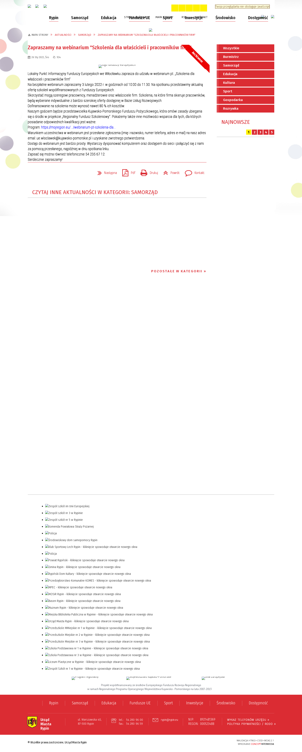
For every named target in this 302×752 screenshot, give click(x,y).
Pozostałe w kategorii (177, 271)
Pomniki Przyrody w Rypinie (54, 67)
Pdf (127, 172)
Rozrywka (231, 108)
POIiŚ (37, 127)
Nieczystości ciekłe (48, 38)
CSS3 (209, 742)
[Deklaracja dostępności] (189, 8)
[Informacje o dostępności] (182, 8)
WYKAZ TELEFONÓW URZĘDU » (248, 720)
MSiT (36, 135)
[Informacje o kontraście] (203, 8)
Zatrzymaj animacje (174, 8)
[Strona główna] (35, 17)
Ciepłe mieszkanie (47, 104)
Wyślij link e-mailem (46, 173)
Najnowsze (235, 122)
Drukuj (147, 172)
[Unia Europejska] (213, 678)
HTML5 (203, 742)
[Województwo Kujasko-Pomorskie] (148, 678)
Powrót (170, 172)
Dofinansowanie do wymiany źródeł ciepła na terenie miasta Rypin (60, 85)
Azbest (38, 59)
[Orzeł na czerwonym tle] (29, 6)
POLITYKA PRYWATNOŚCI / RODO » (251, 724)
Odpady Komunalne (48, 30)
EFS (35, 119)
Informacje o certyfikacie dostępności (151, 742)
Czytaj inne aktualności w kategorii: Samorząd (95, 192)
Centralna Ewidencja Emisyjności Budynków (58, 48)
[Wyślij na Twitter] (39, 173)
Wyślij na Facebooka (32, 173)
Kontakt (193, 172)
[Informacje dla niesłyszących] (196, 8)
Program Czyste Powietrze (53, 96)
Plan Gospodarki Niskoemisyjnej (58, 75)
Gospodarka (233, 100)
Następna (105, 172)
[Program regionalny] (85, 678)
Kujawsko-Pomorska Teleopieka (58, 111)
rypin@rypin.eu (169, 720)
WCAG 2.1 (222, 742)
